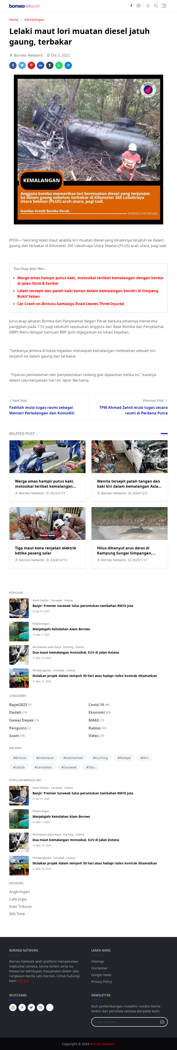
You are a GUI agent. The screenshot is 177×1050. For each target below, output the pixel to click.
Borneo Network (102, 1044)
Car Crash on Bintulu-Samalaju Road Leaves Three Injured (70, 303)
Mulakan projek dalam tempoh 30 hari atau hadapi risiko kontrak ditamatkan (94, 675)
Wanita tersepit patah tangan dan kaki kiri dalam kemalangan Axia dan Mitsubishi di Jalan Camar (128, 486)
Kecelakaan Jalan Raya (47, 647)
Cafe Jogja (18, 899)
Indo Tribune (20, 906)
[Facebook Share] (13, 65)
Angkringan (19, 891)
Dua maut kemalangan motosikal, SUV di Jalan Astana (75, 652)
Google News (101, 975)
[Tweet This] (22, 65)
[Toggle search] (156, 6)
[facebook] (131, 6)
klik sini (23, 981)
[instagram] (138, 6)
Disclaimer (99, 968)
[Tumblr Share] (49, 65)
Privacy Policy (101, 981)
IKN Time (17, 913)
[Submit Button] (162, 1022)
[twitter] (31, 1007)
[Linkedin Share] (40, 65)
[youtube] (40, 1007)
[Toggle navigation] (164, 5)
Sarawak (57, 600)
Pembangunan (42, 670)
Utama (68, 600)
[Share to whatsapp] (59, 65)
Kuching (68, 647)
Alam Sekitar (41, 600)
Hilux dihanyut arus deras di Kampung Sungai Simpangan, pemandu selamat (124, 553)
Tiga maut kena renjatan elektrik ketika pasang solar (45, 550)
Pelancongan (40, 624)
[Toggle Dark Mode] (148, 5)
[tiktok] (49, 1007)
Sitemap (97, 961)
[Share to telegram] (68, 65)
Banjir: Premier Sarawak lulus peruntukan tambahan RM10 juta (82, 605)
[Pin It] (31, 65)
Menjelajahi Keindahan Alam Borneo (61, 629)
